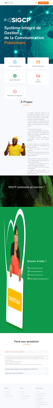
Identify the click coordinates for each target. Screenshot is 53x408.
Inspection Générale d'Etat (43, 404)
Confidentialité (24, 398)
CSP (38, 391)
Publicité (7, 394)
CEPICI (38, 406)
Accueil (7, 391)
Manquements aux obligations (14, 95)
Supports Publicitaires (14, 80)
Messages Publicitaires (38, 66)
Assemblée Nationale (42, 402)
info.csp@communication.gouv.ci (39, 279)
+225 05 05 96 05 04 (36, 271)
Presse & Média (9, 396)
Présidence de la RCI (41, 394)
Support (23, 391)
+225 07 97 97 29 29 (36, 268)
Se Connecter (43, 3)
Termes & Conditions (26, 396)
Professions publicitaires (15, 66)
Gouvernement (40, 396)
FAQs (22, 394)
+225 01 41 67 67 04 (36, 275)
